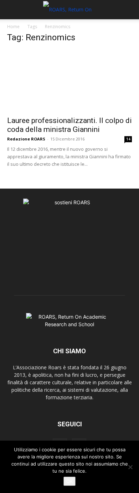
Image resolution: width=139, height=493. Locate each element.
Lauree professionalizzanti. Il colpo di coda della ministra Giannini (69, 125)
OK (69, 481)
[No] (130, 467)
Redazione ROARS (26, 139)
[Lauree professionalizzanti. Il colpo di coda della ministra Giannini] (69, 81)
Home (13, 27)
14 (128, 139)
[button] (12, 9)
